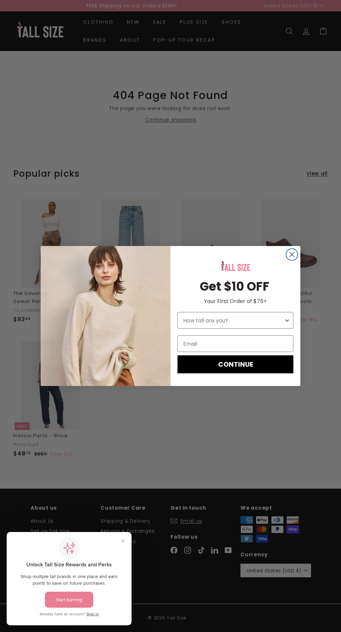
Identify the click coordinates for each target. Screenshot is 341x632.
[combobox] (233, 320)
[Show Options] (287, 320)
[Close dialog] (292, 254)
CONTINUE (235, 364)
